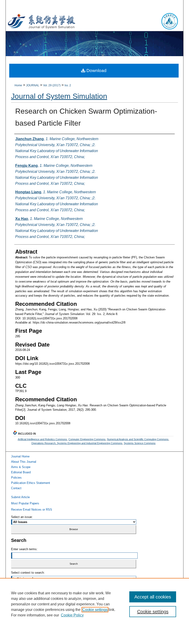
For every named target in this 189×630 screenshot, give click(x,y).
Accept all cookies (152, 596)
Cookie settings (95, 610)
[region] (94, 604)
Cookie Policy (72, 615)
